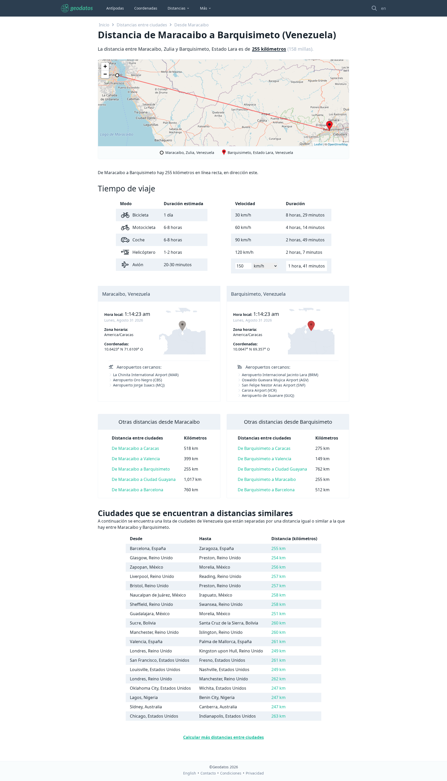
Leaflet (318, 144)
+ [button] (105, 66)
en (383, 8)
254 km (278, 558)
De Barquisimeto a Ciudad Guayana (272, 469)
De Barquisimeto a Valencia (264, 459)
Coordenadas (145, 8)
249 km (278, 651)
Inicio (104, 25)
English (189, 773)
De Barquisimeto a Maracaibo (267, 479)
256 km (278, 567)
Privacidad (255, 773)
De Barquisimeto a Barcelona (266, 490)
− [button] (105, 74)
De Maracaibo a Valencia (136, 459)
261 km (278, 641)
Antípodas (115, 8)
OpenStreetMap (338, 144)
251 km (278, 613)
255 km (278, 548)
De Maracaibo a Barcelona (137, 490)
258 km (278, 595)
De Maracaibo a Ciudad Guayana (144, 479)
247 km (278, 688)
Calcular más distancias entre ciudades (223, 737)
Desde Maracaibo (191, 25)
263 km (278, 716)
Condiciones (230, 773)
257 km (278, 576)
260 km (278, 623)
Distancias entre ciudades (142, 25)
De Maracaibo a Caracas (135, 448)
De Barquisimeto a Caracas (264, 448)
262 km (278, 679)
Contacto (208, 773)
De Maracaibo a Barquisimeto (141, 469)
